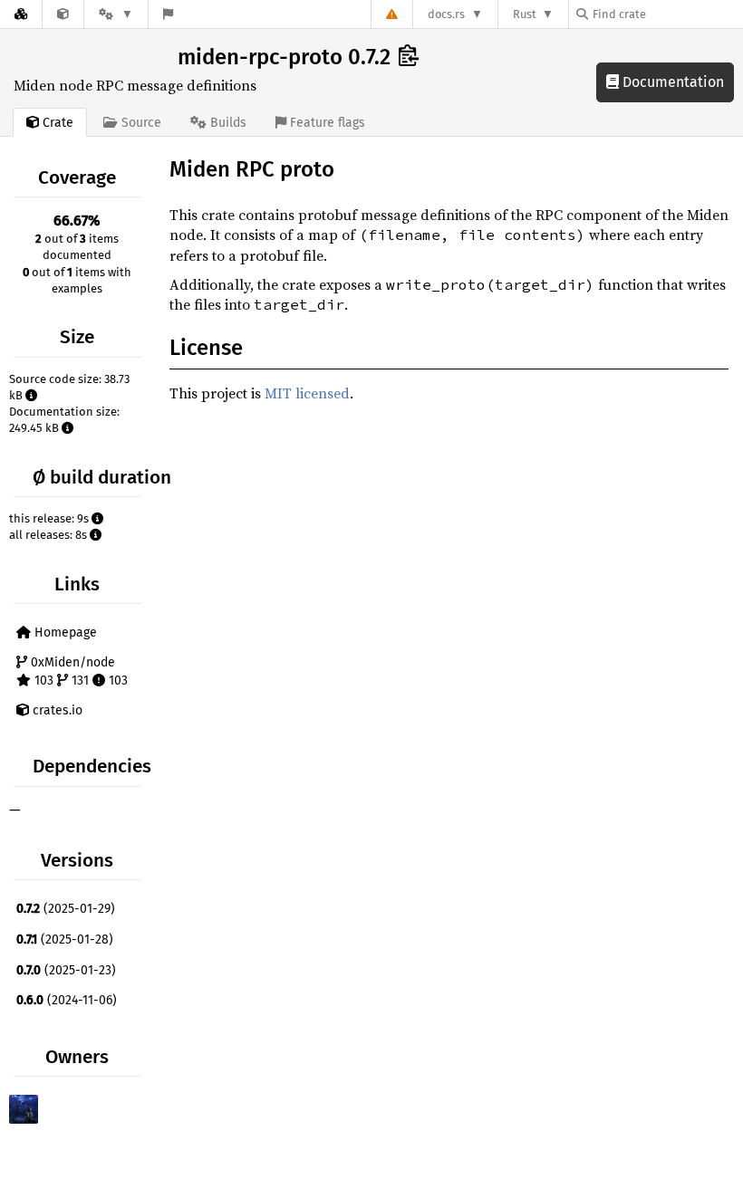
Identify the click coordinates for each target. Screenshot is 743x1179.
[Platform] (116, 14)
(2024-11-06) (66, 1000)
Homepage (64, 632)
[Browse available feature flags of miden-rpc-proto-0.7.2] (168, 14)
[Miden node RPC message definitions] (63, 14)
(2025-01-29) (65, 908)
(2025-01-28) (64, 939)
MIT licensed (307, 393)
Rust (524, 14)
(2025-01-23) (66, 970)
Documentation (671, 82)
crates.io (55, 710)
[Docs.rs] (21, 14)
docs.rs (446, 14)
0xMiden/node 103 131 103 (77, 671)
